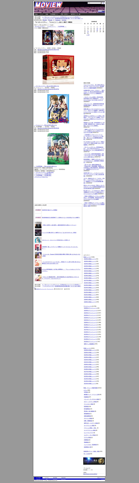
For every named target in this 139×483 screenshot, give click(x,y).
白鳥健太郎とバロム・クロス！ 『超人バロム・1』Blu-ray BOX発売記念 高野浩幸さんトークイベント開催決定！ (94, 92)
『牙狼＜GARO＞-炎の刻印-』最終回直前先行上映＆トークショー (59, 225)
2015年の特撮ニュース (90, 376)
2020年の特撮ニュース (90, 364)
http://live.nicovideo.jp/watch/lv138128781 (48, 89)
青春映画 (86, 442)
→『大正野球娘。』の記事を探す (42, 175)
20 (97, 30)
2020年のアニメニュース (90, 322)
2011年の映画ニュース (90, 294)
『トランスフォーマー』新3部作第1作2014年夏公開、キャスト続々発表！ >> (62, 18)
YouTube (64, 20)
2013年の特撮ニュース (90, 381)
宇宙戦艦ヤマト (54, 14)
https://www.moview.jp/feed (90, 474)
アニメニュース (50, 289)
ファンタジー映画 (88, 404)
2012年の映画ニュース (90, 292)
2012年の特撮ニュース (90, 383)
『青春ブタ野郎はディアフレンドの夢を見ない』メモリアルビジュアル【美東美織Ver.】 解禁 (94, 204)
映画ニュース (87, 257)
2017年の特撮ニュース (90, 371)
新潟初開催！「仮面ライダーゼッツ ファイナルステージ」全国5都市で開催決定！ (94, 161)
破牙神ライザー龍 (75, 14)
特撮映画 (86, 397)
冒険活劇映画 (87, 416)
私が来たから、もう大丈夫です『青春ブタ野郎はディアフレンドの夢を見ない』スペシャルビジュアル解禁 (94, 192)
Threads (50, 20)
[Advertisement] (46, 188)
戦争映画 (86, 406)
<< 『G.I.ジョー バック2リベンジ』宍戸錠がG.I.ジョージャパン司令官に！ (61, 17)
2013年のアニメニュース (41, 289)
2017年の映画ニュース (90, 280)
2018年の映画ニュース (90, 278)
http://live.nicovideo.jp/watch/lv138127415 (48, 49)
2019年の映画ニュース (90, 275)
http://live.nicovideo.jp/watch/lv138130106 (48, 128)
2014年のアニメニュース (90, 336)
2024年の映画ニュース (90, 263)
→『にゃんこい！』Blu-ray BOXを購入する (45, 125)
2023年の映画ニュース (90, 266)
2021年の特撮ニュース (90, 362)
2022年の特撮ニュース (90, 359)
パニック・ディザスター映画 (91, 399)
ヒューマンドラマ (88, 432)
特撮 (47, 14)
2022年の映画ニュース (90, 268)
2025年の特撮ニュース (90, 352)
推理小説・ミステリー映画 (91, 423)
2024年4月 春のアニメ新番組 (49, 210)
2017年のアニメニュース (90, 329)
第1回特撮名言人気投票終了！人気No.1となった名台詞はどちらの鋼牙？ (61, 217)
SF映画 (86, 392)
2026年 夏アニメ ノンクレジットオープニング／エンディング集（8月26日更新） (94, 174)
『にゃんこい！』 (51, 26)
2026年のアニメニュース (90, 308)
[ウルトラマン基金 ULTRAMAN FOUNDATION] (94, 465)
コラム (85, 390)
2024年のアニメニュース (90, 313)
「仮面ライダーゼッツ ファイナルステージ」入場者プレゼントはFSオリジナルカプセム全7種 (94, 131)
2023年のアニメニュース (90, 315)
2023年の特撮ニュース (90, 357)
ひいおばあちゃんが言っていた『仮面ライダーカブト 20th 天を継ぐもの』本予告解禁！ (94, 143)
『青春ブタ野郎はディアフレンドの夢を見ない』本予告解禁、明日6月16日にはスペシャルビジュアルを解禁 (94, 198)
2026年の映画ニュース (90, 259)
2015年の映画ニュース (90, 285)
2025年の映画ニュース (90, 261)
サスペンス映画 (88, 418)
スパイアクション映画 (90, 430)
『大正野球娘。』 (61, 26)
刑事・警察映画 (88, 420)
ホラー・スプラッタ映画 (90, 401)
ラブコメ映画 (87, 437)
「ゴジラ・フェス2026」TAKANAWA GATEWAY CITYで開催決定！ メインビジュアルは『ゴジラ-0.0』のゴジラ (94, 98)
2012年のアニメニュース (90, 341)
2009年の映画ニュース (90, 299)
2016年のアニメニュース (90, 332)
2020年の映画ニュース (90, 273)
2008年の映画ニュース (90, 302)
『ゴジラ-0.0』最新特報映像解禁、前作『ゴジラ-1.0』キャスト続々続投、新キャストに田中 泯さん (94, 155)
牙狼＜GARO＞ (65, 14)
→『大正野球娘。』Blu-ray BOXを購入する (45, 166)
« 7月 (88, 35)
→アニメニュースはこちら (41, 177)
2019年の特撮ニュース (90, 366)
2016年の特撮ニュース (90, 374)
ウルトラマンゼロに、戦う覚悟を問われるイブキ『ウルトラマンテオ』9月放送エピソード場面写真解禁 (94, 86)
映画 (36, 14)
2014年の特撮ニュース (90, 378)
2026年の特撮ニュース (90, 350)
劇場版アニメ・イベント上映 (91, 394)
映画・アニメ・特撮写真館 (91, 387)
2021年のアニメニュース (90, 320)
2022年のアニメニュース (90, 317)
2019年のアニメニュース (90, 324)
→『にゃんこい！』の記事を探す (42, 174)
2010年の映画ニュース (90, 297)
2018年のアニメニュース (90, 327)
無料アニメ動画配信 (89, 344)
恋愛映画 (86, 439)
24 (88, 31)
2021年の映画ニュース (90, 271)
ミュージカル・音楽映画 (90, 444)
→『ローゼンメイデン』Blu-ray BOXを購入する (46, 86)
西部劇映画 (87, 413)
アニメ (41, 14)
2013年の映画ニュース (90, 290)
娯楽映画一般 (87, 447)
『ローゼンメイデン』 (40, 26)
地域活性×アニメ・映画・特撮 (91, 451)
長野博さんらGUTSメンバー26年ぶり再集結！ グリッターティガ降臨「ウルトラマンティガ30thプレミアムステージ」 (94, 117)
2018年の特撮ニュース (90, 369)
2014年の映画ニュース (90, 287)
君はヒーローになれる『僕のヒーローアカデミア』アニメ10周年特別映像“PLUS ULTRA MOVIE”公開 (94, 187)
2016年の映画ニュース (90, 282)
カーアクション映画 (89, 425)
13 (97, 28)
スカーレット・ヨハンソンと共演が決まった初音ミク (56, 240)
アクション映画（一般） (90, 428)
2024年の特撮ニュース (90, 355)
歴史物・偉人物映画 (89, 411)
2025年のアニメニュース (90, 310)
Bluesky (45, 20)
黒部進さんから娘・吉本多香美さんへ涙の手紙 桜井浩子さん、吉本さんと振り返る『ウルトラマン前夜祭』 (94, 124)
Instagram (57, 20)
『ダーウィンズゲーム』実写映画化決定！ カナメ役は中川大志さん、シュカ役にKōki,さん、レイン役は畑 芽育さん (94, 149)
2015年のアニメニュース (90, 334)
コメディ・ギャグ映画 (90, 435)
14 (100, 28)
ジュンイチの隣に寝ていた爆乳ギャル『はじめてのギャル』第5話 (59, 232)
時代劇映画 (87, 408)
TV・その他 (87, 453)
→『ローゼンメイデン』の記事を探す (44, 172)
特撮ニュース (87, 348)
